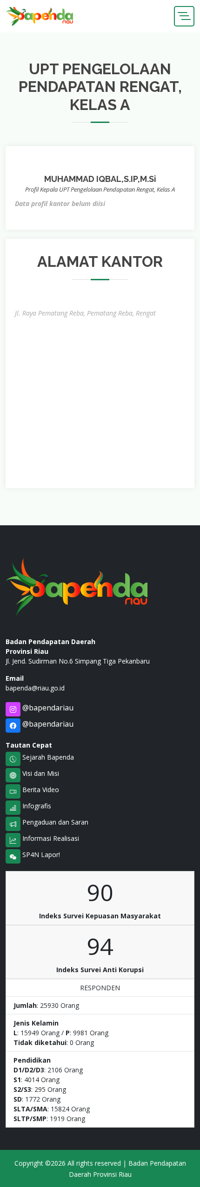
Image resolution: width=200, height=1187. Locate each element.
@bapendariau (46, 708)
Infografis (35, 805)
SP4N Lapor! (40, 854)
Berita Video (39, 789)
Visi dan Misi (39, 773)
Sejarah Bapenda (47, 757)
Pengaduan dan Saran (54, 822)
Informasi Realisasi (49, 838)
